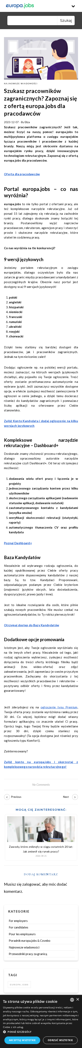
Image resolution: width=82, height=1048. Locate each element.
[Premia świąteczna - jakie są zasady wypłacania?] (13, 797)
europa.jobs (19, 984)
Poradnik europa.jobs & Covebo (29, 940)
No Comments (41, 784)
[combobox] (72, 1000)
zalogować (31, 884)
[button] (41, 1032)
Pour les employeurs (22, 934)
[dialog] (41, 1021)
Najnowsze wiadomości (21, 83)
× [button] (77, 999)
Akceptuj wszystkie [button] (22, 1040)
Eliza (27, 122)
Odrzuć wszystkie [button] (60, 1040)
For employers (18, 921)
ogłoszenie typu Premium (59, 707)
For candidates (18, 927)
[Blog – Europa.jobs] (20, 6)
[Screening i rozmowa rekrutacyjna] (69, 797)
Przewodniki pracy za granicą (28, 954)
